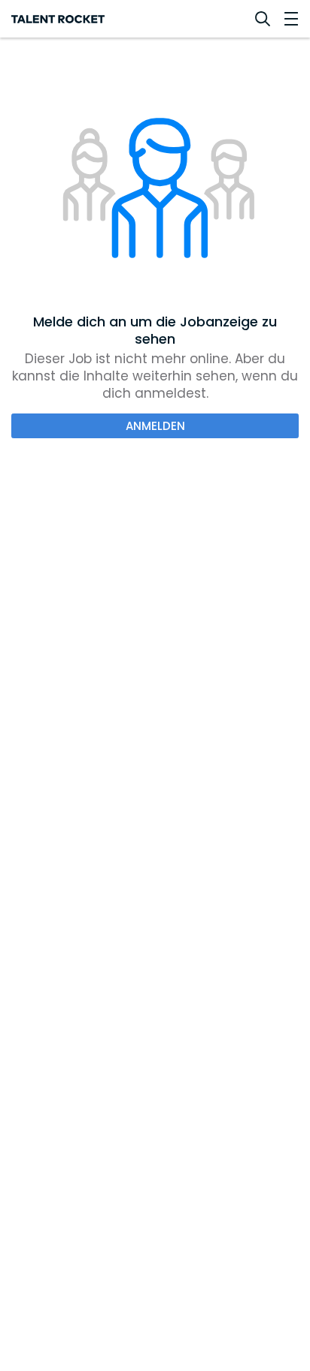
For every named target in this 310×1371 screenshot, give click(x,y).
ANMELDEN (155, 426)
